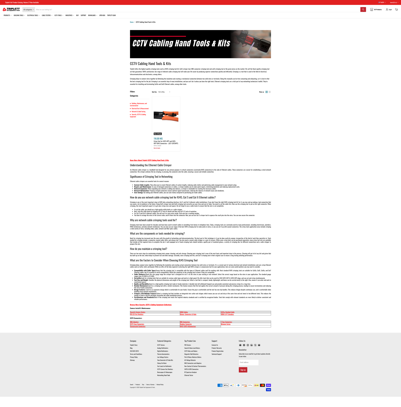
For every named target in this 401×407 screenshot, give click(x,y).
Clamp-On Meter (162, 363)
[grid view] (266, 91)
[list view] (269, 91)
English (382, 2)
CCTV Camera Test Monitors (165, 369)
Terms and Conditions (136, 354)
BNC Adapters (134, 322)
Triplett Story (133, 345)
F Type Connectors (226, 322)
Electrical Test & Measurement (140, 108)
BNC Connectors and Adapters (193, 363)
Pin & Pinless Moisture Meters (192, 357)
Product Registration (217, 351)
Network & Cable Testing (138, 111)
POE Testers (187, 345)
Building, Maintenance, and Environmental (138, 104)
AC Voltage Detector (190, 360)
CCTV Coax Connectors (137, 324)
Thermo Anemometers (163, 354)
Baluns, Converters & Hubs (188, 314)
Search (131, 384)
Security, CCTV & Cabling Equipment (138, 115)
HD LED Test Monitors (136, 314)
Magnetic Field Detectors (191, 354)
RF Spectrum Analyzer (190, 372)
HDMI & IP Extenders (227, 314)
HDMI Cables (184, 312)
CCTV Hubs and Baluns (190, 351)
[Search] (363, 9)
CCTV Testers (161, 345)
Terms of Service (150, 384)
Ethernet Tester (188, 375)
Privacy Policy (134, 357)
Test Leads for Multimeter (164, 366)
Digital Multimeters (162, 351)
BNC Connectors (185, 322)
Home (132, 22)
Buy (143, 384)
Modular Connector (186, 324)
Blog (131, 348)
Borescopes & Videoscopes (164, 372)
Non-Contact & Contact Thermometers (195, 366)
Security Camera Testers (137, 312)
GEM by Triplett (157, 146)
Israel (393, 2)
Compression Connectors (137, 326)
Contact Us (215, 345)
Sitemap (132, 360)
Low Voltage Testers (162, 357)
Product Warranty (217, 348)
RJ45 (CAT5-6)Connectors (188, 326)
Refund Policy (160, 384)
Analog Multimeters (162, 348)
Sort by (154, 92)
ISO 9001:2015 (134, 351)
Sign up (243, 369)
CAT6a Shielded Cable (227, 312)
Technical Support (217, 354)
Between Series (225, 324)
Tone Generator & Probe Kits (165, 360)
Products (138, 384)
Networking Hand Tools (163, 375)
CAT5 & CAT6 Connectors (191, 369)
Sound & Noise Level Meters (192, 348)
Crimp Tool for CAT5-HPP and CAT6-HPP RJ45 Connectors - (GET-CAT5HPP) (166, 142)
